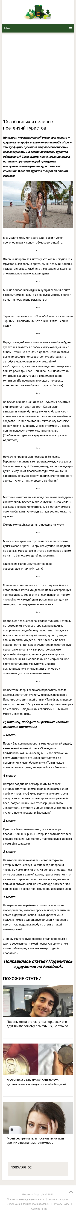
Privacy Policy (61, 1204)
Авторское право (59, 1199)
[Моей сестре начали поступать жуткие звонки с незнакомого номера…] (38, 1118)
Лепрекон (27, 1194)
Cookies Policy (39, 1208)
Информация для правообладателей (28, 1204)
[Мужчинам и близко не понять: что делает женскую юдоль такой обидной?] (38, 1059)
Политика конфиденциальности (25, 1199)
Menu (7, 28)
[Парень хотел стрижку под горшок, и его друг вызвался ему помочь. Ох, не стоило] (38, 1001)
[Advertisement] (38, 79)
